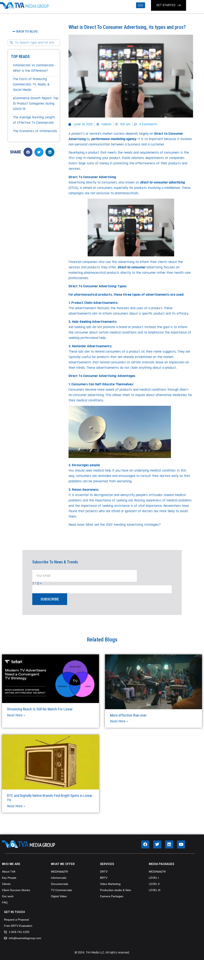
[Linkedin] (169, 844)
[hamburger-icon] (140, 5)
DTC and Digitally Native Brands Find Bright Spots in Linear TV (49, 797)
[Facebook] (145, 844)
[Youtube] (181, 844)
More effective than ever (128, 715)
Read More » (16, 715)
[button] (28, 152)
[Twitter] (157, 844)
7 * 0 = (37, 583)
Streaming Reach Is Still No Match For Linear (40, 709)
